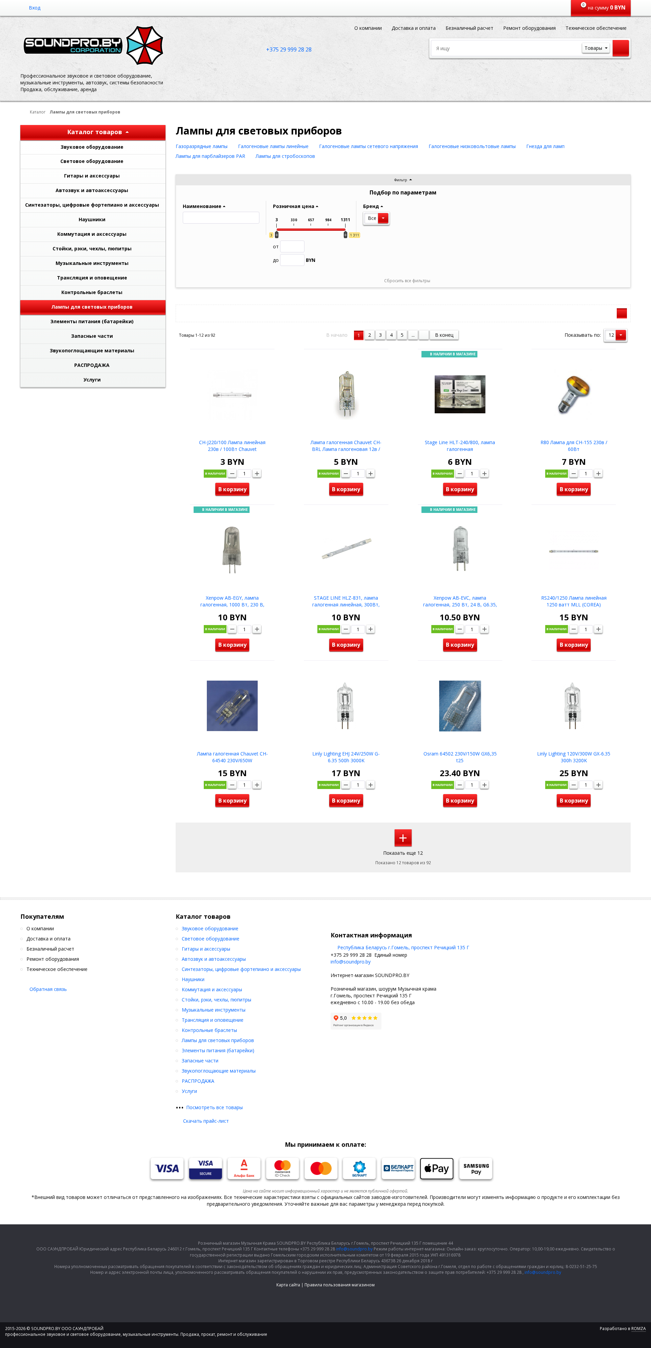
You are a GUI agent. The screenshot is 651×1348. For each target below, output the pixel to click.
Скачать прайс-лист (206, 1121)
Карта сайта (288, 1285)
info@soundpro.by (351, 961)
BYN (294, 260)
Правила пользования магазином (339, 1285)
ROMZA (638, 1328)
